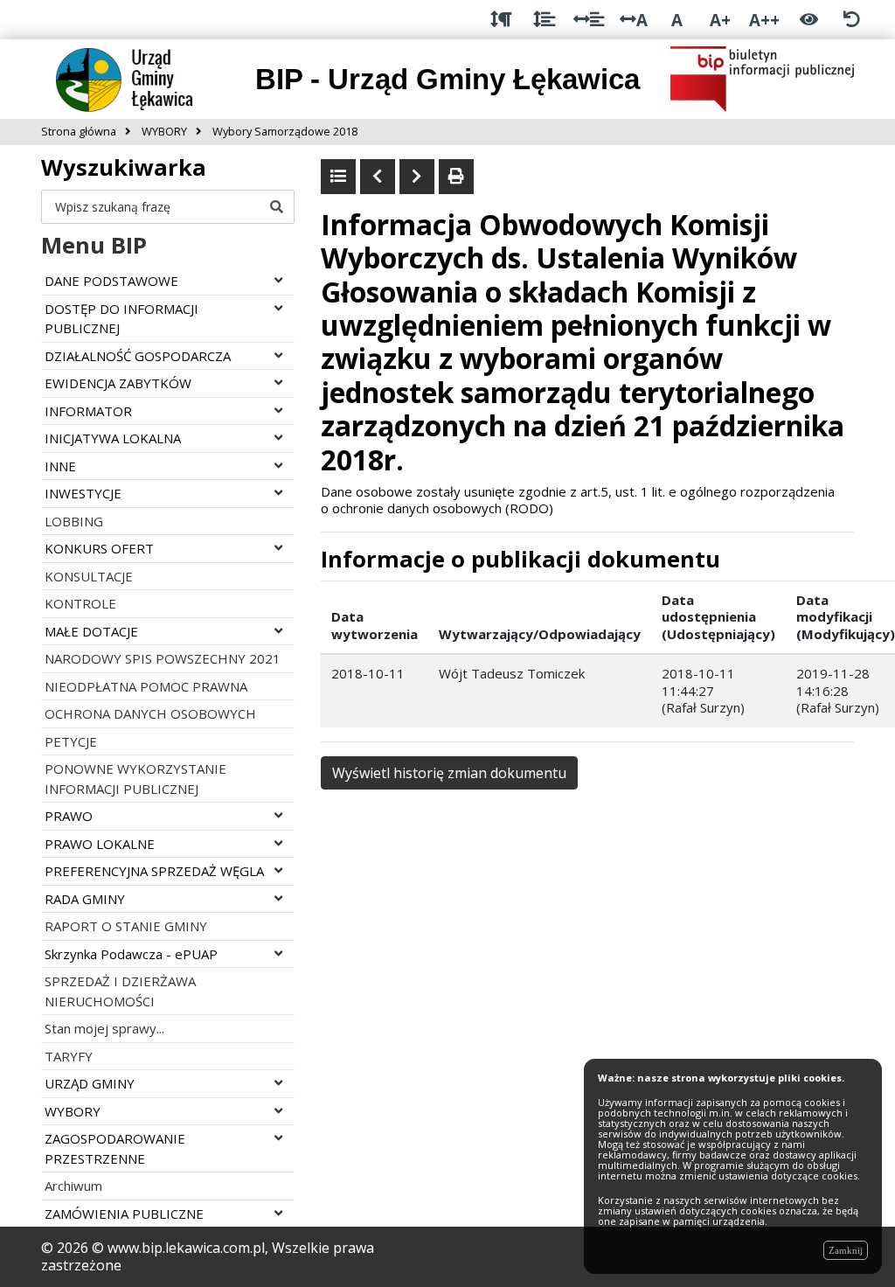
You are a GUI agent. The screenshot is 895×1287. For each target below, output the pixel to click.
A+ (720, 20)
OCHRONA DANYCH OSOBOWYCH (150, 713)
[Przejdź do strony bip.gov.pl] (762, 78)
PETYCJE (71, 741)
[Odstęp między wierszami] (544, 19)
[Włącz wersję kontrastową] (809, 19)
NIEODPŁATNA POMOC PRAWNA (146, 686)
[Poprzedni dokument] (377, 176)
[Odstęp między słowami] (588, 19)
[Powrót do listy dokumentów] (338, 176)
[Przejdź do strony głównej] (138, 78)
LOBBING (74, 521)
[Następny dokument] (416, 176)
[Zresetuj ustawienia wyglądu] (851, 19)
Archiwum (73, 1185)
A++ (764, 20)
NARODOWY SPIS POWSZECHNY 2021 (163, 658)
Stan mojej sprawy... (104, 1028)
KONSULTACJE (89, 576)
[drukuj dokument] (456, 176)
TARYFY (69, 1056)
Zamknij (846, 1250)
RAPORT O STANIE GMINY (126, 926)
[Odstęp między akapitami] (501, 19)
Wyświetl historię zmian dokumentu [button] (449, 773)
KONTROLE (80, 603)
